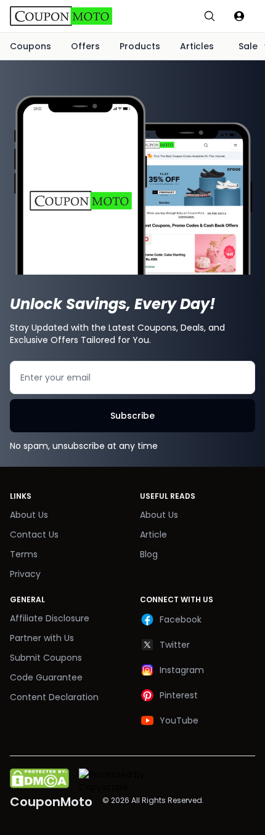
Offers (85, 46)
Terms (24, 554)
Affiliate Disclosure (49, 618)
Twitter (175, 645)
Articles (197, 46)
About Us (29, 515)
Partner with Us (42, 638)
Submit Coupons (46, 657)
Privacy (25, 574)
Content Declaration (54, 697)
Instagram (182, 670)
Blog (149, 554)
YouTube (179, 720)
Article (153, 534)
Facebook (181, 619)
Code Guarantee (46, 677)
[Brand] (74, 16)
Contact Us (34, 534)
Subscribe (132, 415)
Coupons (30, 46)
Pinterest (179, 695)
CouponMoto (51, 801)
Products (140, 46)
